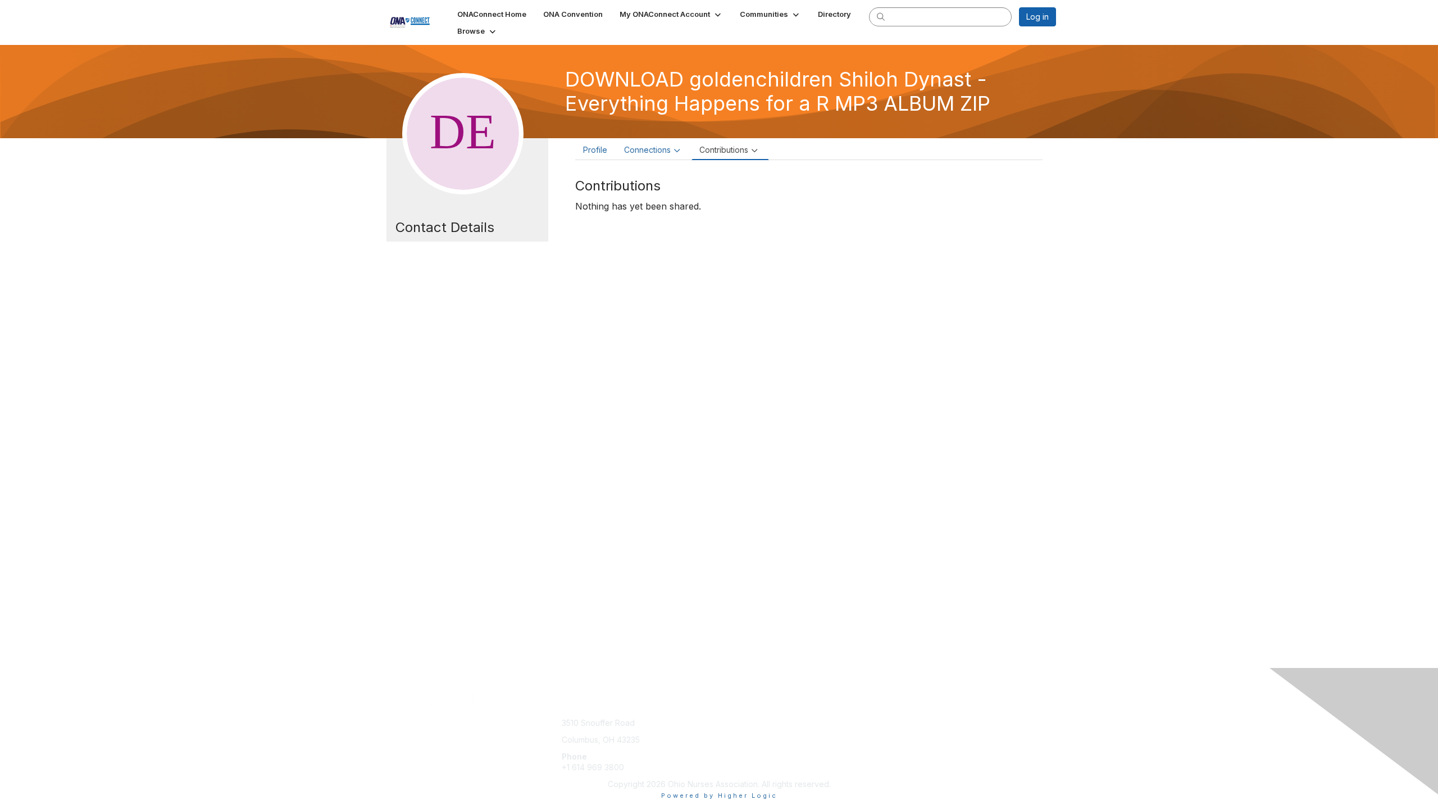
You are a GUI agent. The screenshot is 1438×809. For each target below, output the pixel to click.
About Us (903, 723)
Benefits (738, 734)
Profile (595, 149)
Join (731, 723)
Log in (1037, 16)
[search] (881, 16)
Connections (647, 149)
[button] (671, 14)
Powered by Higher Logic (719, 795)
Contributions (723, 149)
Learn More (744, 745)
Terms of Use (911, 734)
